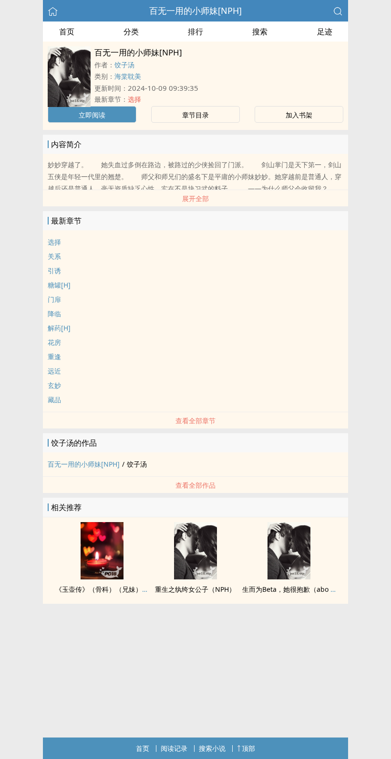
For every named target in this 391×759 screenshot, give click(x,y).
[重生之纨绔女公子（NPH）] (195, 576)
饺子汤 (124, 64)
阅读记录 (174, 748)
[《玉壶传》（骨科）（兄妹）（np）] (102, 576)
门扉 (54, 299)
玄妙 (54, 385)
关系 (54, 256)
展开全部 (195, 198)
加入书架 (299, 114)
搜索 (260, 31)
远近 (54, 370)
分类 (131, 31)
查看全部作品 (195, 485)
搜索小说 (212, 748)
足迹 (324, 31)
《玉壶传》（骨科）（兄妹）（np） (109, 589)
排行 (195, 31)
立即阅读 (92, 114)
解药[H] (59, 327)
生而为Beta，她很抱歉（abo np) (291, 589)
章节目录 (195, 114)
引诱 (54, 270)
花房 (54, 342)
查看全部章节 (195, 420)
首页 (66, 31)
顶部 (248, 748)
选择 (134, 99)
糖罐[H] (59, 284)
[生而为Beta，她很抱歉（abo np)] (289, 576)
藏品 (54, 399)
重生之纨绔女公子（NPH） (195, 589)
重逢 (54, 356)
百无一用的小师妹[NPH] (195, 10)
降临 (54, 313)
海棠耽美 (127, 76)
